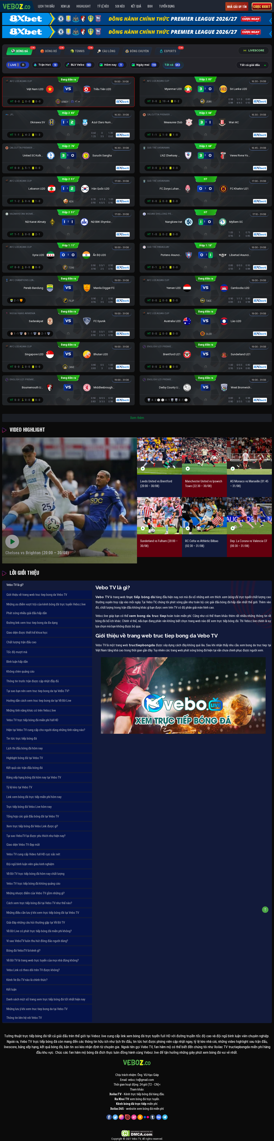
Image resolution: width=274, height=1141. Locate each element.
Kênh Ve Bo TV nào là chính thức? (27, 980)
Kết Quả (136, 6)
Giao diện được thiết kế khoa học (27, 632)
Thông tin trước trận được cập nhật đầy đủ (32, 681)
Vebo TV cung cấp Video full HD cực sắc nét (33, 854)
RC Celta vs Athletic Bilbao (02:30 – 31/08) (201, 543)
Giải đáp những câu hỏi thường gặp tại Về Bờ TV (35, 922)
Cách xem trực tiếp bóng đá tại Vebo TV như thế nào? (39, 903)
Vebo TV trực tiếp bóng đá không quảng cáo (33, 883)
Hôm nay (113, 65)
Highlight (83, 6)
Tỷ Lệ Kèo (103, 6)
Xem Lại (65, 6)
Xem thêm (137, 418)
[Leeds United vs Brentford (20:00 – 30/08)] (159, 456)
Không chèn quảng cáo (20, 671)
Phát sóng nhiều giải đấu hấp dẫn (26, 613)
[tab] (19, 51)
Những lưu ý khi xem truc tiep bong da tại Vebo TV (36, 1009)
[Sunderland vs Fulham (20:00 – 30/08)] (159, 515)
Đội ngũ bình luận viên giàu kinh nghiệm (30, 864)
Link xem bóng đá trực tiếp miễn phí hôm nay (33, 797)
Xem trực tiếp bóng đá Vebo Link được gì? (32, 826)
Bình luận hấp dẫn (17, 662)
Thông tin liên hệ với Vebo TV (24, 1018)
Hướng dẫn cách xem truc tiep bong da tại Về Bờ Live (38, 701)
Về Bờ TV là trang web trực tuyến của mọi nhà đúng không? (42, 960)
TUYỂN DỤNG (167, 6)
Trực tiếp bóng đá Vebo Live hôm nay (29, 807)
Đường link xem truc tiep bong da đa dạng (32, 623)
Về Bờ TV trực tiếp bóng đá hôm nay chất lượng (35, 874)
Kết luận (11, 989)
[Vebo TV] (16, 6)
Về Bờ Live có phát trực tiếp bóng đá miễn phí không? (39, 931)
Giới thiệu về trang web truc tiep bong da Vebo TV (36, 595)
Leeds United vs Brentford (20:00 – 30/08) (156, 483)
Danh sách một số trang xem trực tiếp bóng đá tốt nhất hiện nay (45, 999)
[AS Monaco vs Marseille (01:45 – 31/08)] (249, 456)
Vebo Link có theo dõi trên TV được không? (33, 970)
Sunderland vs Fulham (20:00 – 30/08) (159, 543)
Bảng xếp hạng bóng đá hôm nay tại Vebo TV (33, 777)
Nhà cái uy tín (237, 6)
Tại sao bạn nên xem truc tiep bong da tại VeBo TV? (37, 691)
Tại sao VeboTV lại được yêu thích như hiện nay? (36, 836)
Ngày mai (146, 65)
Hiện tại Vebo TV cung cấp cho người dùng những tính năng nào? (45, 730)
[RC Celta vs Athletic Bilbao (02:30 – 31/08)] (204, 515)
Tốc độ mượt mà (16, 652)
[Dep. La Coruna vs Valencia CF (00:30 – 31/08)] (249, 515)
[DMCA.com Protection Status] (137, 1133)
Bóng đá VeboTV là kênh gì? (23, 950)
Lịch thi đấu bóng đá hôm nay (24, 748)
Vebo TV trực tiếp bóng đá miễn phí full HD (32, 720)
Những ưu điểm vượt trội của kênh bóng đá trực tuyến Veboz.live (46, 604)
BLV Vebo (81, 65)
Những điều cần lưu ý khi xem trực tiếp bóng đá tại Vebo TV (42, 913)
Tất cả (172, 65)
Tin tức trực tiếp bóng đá (21, 738)
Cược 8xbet (261, 6)
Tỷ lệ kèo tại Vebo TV (19, 787)
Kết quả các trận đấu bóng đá (24, 768)
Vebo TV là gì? (15, 585)
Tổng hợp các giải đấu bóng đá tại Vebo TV (32, 816)
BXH (150, 6)
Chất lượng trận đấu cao (21, 642)
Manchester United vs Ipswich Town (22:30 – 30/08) (203, 483)
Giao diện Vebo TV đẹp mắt (23, 845)
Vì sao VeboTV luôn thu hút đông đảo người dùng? (37, 941)
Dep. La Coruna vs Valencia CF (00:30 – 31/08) (248, 543)
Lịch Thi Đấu (46, 6)
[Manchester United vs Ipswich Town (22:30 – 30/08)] (204, 456)
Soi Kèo (120, 6)
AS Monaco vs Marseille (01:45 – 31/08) (249, 483)
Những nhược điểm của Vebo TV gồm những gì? (35, 893)
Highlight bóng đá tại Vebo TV (24, 758)
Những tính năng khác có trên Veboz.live (31, 710)
